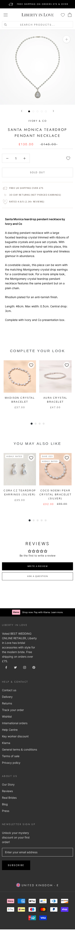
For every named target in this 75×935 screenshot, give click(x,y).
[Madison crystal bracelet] (20, 376)
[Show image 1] (29, 111)
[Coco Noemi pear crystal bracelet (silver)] (55, 469)
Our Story (8, 784)
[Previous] (21, 111)
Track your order (13, 710)
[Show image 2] (33, 111)
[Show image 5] (46, 111)
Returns (7, 703)
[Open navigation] (6, 14)
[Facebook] (6, 667)
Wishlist (7, 716)
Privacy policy (11, 762)
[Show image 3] (37, 111)
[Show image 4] (42, 111)
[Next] (53, 111)
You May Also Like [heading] (37, 444)
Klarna (6, 743)
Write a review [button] (37, 566)
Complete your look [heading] (37, 351)
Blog (5, 804)
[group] (20, 386)
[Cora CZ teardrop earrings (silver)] (20, 469)
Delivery (7, 696)
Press (5, 811)
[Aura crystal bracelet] (55, 376)
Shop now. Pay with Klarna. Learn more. (42, 612)
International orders (14, 723)
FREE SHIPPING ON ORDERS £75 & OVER (42, 4)
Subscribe (16, 865)
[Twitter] (15, 667)
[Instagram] (24, 667)
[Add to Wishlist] (68, 158)
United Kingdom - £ (39, 885)
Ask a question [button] (37, 576)
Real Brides (9, 797)
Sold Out (37, 172)
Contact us (9, 690)
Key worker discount (15, 736)
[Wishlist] (63, 14)
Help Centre (10, 729)
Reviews (7, 791)
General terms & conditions (19, 749)
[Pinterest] (33, 667)
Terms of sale (10, 756)
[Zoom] (66, 39)
